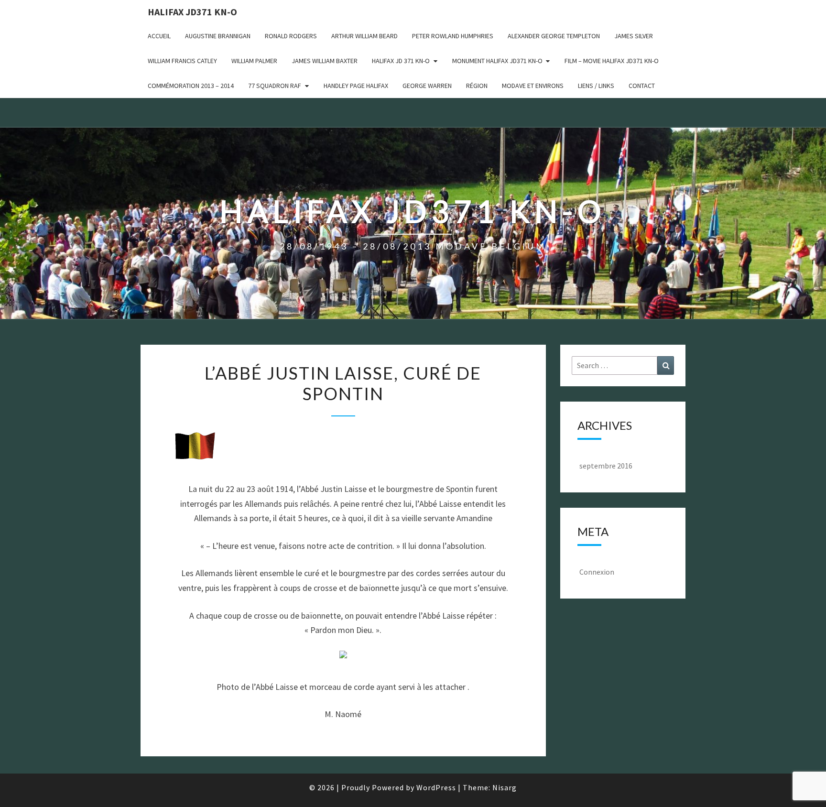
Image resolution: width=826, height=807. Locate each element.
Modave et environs (533, 85)
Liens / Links (596, 85)
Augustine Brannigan (217, 36)
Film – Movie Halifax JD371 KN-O (612, 60)
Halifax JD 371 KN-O (401, 60)
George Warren (427, 85)
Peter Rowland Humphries (452, 36)
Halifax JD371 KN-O (192, 12)
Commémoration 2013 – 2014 (191, 85)
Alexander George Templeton (554, 36)
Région (477, 85)
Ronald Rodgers (291, 36)
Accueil (159, 36)
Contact (642, 85)
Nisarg (504, 787)
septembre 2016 (605, 465)
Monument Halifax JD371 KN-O (497, 60)
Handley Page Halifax (356, 85)
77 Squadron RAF (274, 85)
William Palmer (254, 60)
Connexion (596, 572)
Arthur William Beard (364, 36)
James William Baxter (325, 60)
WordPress (436, 787)
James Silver (633, 36)
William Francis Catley (182, 60)
